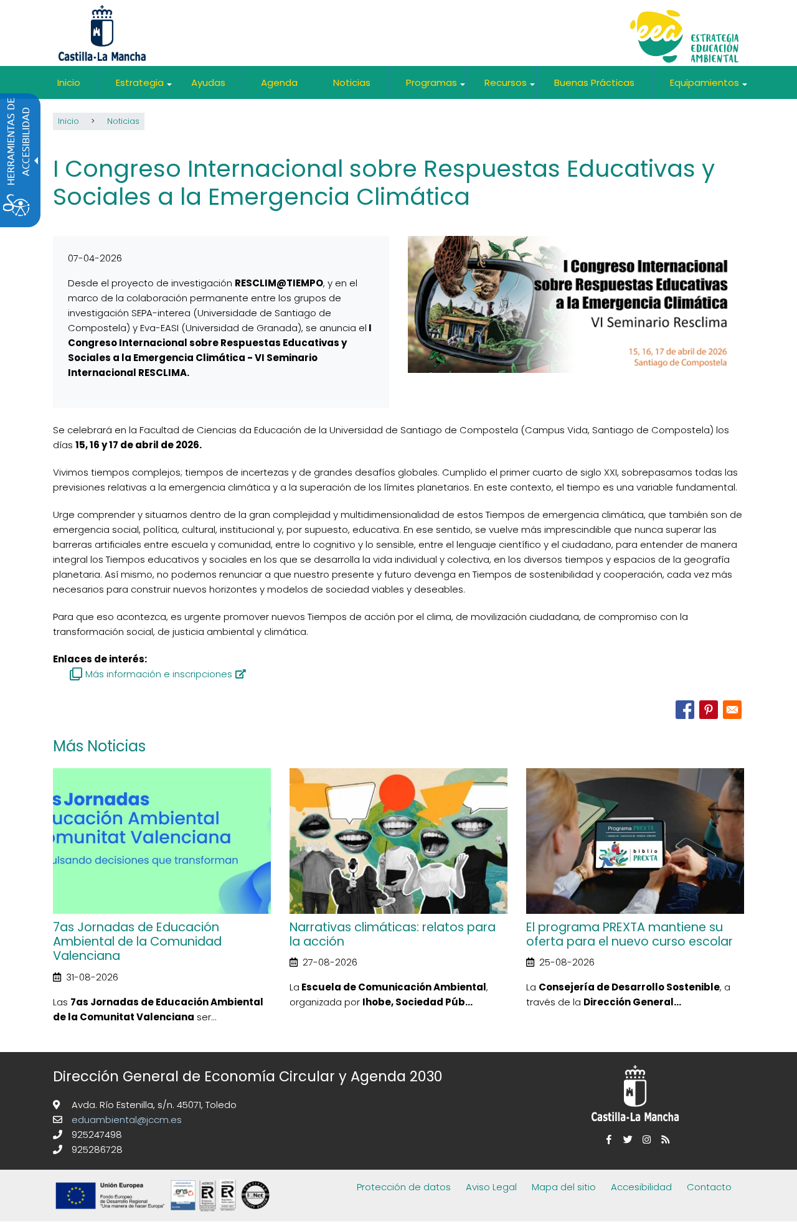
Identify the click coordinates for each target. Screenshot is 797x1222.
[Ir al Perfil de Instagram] (644, 1139)
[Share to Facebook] (685, 709)
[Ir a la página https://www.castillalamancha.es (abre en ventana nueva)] (102, 32)
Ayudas (208, 82)
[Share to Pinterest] (708, 709)
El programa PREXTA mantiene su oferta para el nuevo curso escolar (629, 934)
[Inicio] (684, 38)
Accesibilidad (641, 1186)
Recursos (510, 87)
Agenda (279, 82)
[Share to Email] (732, 709)
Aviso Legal (491, 1186)
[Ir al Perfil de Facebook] (607, 1139)
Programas (436, 87)
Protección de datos (404, 1186)
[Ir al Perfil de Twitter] (626, 1139)
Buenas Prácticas (594, 82)
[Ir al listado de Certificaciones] (165, 1213)
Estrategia (144, 87)
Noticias (351, 82)
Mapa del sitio (564, 1186)
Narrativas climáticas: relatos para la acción (393, 934)
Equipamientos (709, 87)
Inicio (68, 82)
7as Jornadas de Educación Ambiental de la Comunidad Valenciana (137, 942)
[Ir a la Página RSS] (663, 1139)
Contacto (709, 1186)
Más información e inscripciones (158, 673)
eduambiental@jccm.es (125, 1119)
